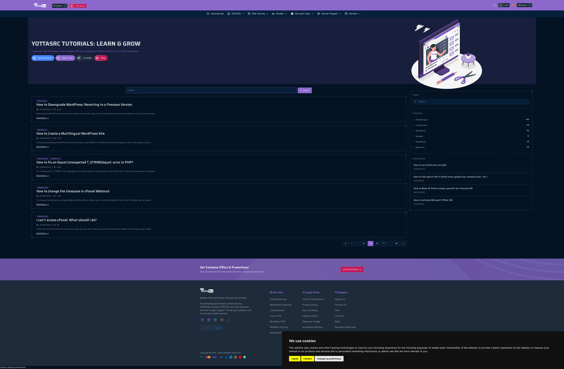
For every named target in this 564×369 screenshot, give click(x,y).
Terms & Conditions (313, 299)
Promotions (80, 5)
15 (370, 243)
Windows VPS (277, 321)
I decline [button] (307, 358)
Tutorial (339, 316)
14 (364, 243)
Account (523, 5)
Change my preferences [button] (329, 358)
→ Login (204, 327)
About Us (340, 299)
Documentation (45, 57)
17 (384, 243)
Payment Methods (345, 327)
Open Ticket (67, 57)
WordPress (472, 130)
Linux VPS (275, 316)
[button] (235, 13)
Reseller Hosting (279, 327)
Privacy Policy (310, 305)
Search (306, 90)
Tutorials (87, 57)
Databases (472, 141)
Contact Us (341, 305)
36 (396, 243)
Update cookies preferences (13, 367)
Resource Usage (311, 321)
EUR (504, 5)
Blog (103, 57)
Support (58, 5)
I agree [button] (294, 358)
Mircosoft (472, 147)
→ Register (216, 327)
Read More (41, 118)
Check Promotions (351, 269)
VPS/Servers (472, 125)
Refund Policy (310, 310)
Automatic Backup (312, 327)
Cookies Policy (310, 316)
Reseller (472, 136)
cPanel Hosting (278, 299)
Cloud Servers (277, 310)
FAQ (337, 310)
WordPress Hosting (280, 305)
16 (377, 243)
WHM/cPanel (472, 119)
